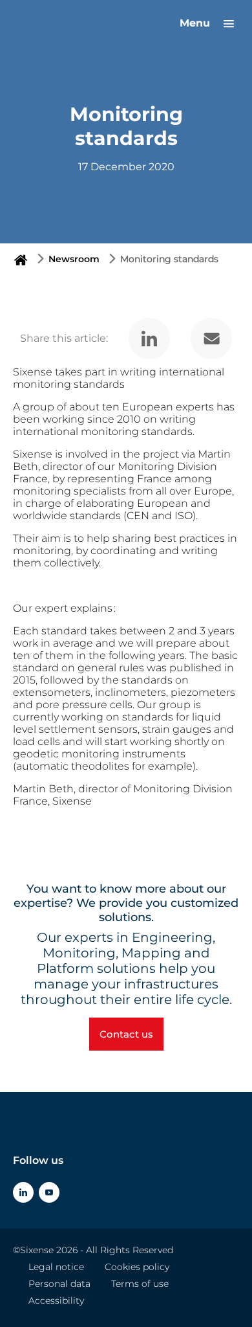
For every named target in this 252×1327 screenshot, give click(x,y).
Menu (196, 23)
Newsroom (74, 259)
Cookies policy (137, 1267)
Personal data (59, 1283)
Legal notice (56, 1267)
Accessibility (56, 1300)
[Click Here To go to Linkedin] (23, 1192)
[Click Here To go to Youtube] (49, 1192)
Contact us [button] (126, 1034)
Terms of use (140, 1283)
